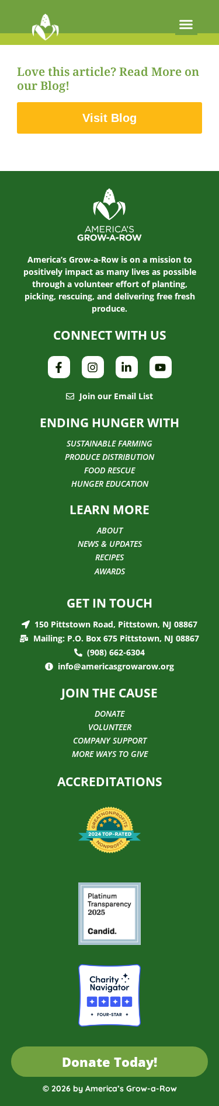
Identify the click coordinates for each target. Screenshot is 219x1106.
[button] (186, 24)
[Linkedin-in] (127, 367)
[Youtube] (161, 367)
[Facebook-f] (59, 367)
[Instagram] (93, 367)
